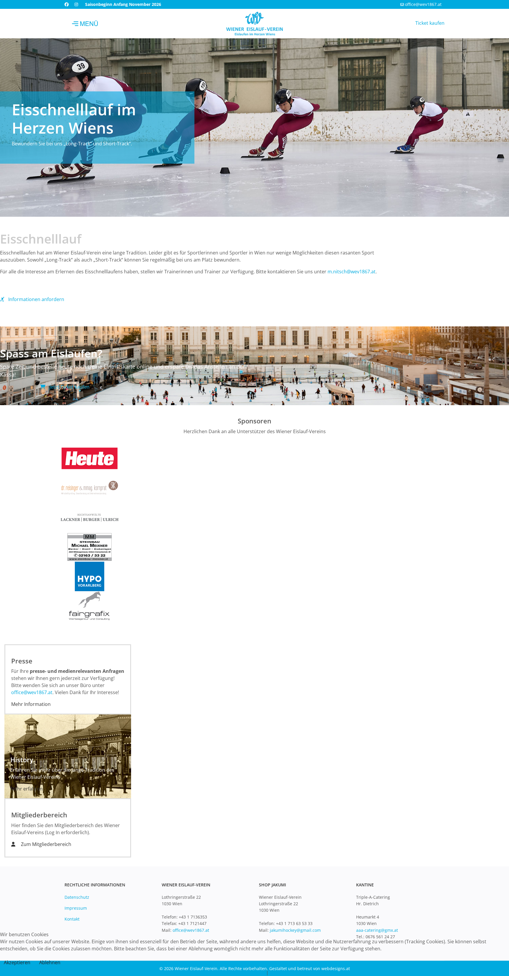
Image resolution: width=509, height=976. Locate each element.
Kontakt (72, 919)
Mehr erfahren (26, 789)
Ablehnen (49, 962)
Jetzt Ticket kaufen (69, 387)
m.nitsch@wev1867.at (352, 271)
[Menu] (85, 23)
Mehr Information (31, 704)
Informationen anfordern (35, 299)
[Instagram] (76, 4)
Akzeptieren (17, 962)
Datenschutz (77, 897)
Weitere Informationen (239, 972)
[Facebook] (67, 4)
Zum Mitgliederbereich (45, 844)
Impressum (76, 908)
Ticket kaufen (429, 23)
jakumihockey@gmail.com (295, 930)
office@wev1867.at (423, 4)
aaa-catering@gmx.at (377, 930)
